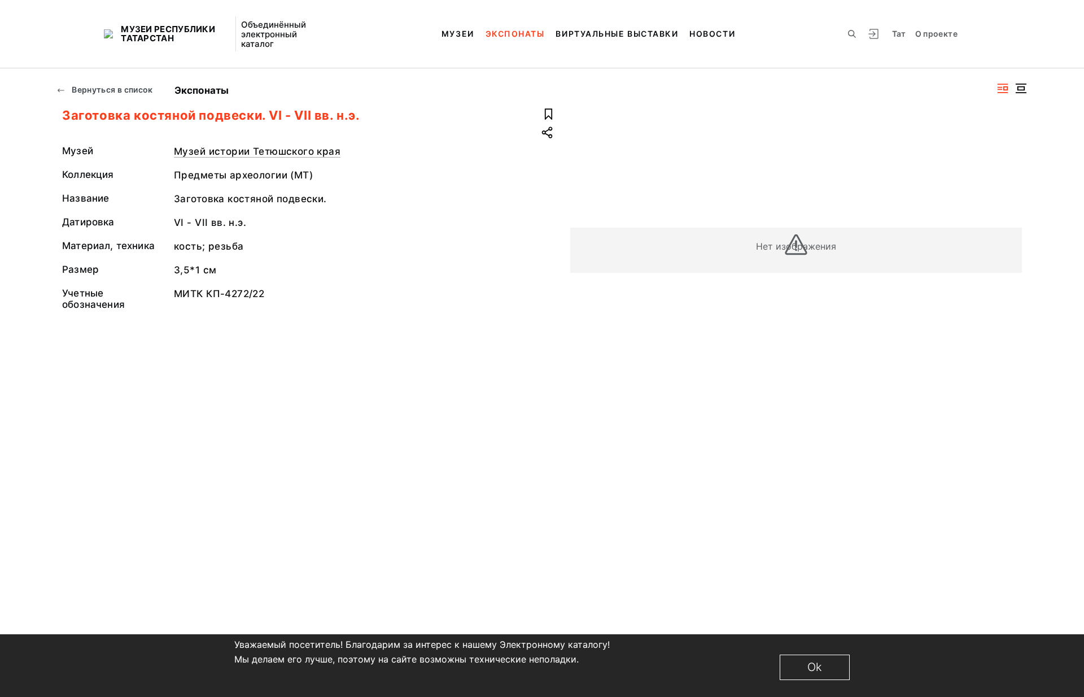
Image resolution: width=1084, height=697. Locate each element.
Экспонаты (515, 33)
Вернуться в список (111, 89)
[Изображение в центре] (1021, 88)
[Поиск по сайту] (852, 34)
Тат (899, 33)
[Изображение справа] (1003, 88)
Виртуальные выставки (617, 33)
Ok (814, 667)
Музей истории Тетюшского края (257, 151)
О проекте (936, 33)
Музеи (458, 33)
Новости (712, 33)
